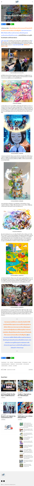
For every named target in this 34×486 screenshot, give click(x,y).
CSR (8, 362)
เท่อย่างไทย (10, 365)
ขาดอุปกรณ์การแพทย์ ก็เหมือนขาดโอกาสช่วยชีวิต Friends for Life (27, 465)
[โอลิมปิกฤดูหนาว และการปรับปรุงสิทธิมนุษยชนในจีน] (25, 407)
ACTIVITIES (30, 369)
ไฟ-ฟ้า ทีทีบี (15, 365)
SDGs (30, 362)
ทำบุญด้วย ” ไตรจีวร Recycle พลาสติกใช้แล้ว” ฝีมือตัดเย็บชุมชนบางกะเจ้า (28, 446)
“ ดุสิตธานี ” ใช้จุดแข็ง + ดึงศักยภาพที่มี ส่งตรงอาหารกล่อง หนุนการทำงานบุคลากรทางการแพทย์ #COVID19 (28, 457)
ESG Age (11, 362)
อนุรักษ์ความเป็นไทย (4, 365)
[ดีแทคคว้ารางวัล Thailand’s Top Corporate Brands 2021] (8, 407)
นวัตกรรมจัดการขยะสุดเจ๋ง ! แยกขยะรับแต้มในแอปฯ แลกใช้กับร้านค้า (28, 434)
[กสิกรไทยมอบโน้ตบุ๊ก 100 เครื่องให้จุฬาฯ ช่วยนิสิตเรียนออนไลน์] (8, 385)
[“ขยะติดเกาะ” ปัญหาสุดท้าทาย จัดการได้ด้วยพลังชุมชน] (25, 385)
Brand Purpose (4, 362)
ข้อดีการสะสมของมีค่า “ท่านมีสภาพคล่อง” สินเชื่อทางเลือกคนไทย (28, 430)
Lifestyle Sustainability (17, 362)
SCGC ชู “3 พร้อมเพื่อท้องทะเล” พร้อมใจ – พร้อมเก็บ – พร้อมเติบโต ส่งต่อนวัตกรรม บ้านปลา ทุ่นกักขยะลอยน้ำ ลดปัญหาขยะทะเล (26, 451)
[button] (1, 1)
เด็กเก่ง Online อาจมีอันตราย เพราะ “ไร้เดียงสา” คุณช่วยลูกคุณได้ (28, 461)
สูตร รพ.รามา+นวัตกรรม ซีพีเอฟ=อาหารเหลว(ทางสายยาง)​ (28, 442)
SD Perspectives (24, 362)
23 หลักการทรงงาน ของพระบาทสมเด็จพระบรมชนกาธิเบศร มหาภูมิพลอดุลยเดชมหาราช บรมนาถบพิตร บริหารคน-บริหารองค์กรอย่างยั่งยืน (26, 425)
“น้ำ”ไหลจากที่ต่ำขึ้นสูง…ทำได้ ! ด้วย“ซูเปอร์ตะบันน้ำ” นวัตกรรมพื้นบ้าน (28, 438)
